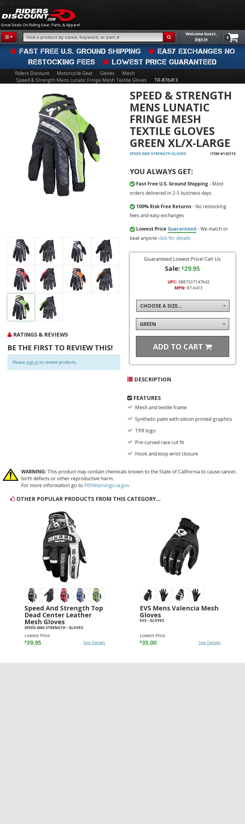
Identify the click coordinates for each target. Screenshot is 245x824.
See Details (94, 642)
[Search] (169, 37)
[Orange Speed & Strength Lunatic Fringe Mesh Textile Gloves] (77, 279)
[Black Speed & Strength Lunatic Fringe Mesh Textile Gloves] (21, 251)
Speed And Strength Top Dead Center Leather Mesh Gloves (63, 615)
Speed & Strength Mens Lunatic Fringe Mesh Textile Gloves (81, 80)
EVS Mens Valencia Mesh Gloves (179, 611)
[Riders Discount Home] (38, 15)
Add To (179, 346)
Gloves (107, 73)
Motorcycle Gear (75, 73)
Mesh (128, 73)
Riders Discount (32, 73)
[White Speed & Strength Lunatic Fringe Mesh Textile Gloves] (77, 251)
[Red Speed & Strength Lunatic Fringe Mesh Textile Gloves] (21, 279)
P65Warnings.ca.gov (106, 485)
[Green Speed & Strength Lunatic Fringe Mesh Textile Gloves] (63, 161)
